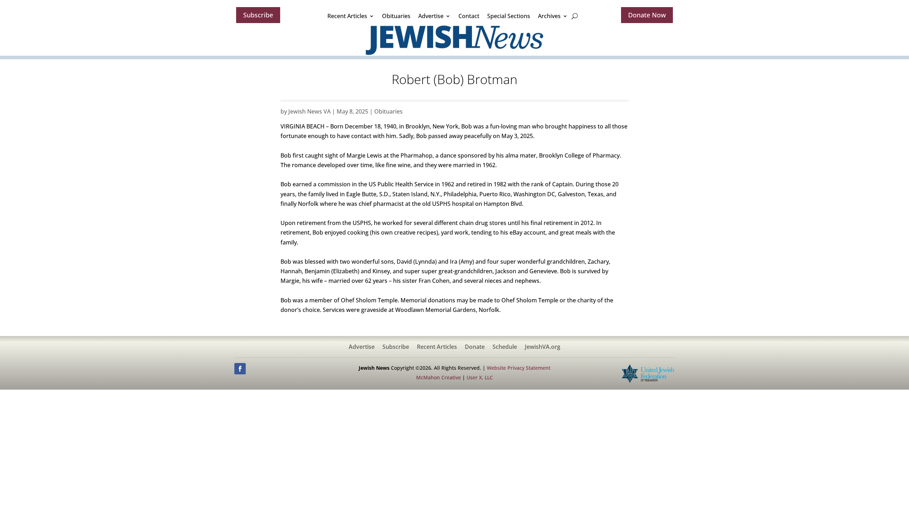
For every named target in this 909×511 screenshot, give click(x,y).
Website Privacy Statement (518, 367)
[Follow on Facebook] (240, 368)
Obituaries (396, 16)
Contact (468, 16)
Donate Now (647, 15)
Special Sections (508, 16)
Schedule (504, 347)
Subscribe (258, 15)
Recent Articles (347, 16)
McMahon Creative (438, 377)
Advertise (430, 16)
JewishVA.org (542, 347)
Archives (549, 16)
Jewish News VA (309, 111)
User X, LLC (480, 377)
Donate (475, 347)
